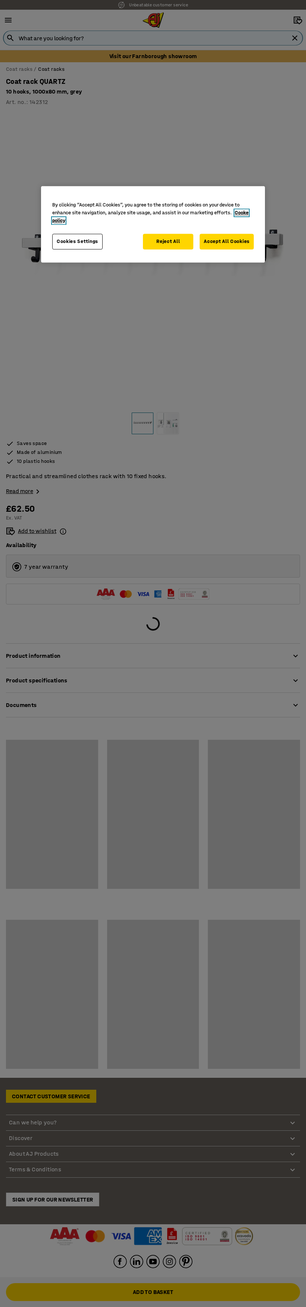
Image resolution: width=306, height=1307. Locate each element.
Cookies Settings (77, 241)
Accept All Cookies (227, 241)
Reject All (168, 241)
